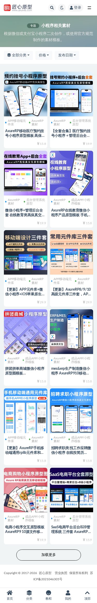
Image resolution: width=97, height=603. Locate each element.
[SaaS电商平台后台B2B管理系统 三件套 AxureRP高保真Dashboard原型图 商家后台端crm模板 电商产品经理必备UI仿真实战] (72, 489)
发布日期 (65, 55)
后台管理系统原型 (81, 122)
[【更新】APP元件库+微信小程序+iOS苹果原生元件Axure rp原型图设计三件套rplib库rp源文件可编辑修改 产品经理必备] (26, 252)
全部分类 (18, 55)
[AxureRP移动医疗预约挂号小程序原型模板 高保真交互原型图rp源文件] (26, 93)
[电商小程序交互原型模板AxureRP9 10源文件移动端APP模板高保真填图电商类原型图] (26, 489)
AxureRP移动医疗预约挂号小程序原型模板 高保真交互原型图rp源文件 (25, 135)
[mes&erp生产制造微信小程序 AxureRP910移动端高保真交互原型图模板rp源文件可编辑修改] (72, 331)
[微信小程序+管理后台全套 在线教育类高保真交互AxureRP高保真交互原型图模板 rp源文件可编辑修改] (26, 172)
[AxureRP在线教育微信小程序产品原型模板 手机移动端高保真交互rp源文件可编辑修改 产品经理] (72, 172)
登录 (77, 8)
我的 (68, 598)
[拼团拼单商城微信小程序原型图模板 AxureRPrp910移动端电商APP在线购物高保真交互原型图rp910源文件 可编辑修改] (26, 331)
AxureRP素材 (37, 122)
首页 (10, 598)
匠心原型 (45, 573)
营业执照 (61, 573)
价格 (42, 55)
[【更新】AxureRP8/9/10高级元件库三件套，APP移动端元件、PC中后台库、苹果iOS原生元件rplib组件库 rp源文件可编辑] (72, 252)
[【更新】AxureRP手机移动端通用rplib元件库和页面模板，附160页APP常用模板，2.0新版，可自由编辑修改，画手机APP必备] (26, 410)
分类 (29, 598)
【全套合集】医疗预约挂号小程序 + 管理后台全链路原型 (71, 135)
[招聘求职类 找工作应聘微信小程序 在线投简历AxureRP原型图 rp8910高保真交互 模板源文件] (72, 410)
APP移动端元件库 (17, 122)
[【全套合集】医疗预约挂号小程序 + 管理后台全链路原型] (72, 93)
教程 (49, 598)
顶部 (87, 598)
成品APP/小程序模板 (80, 201)
